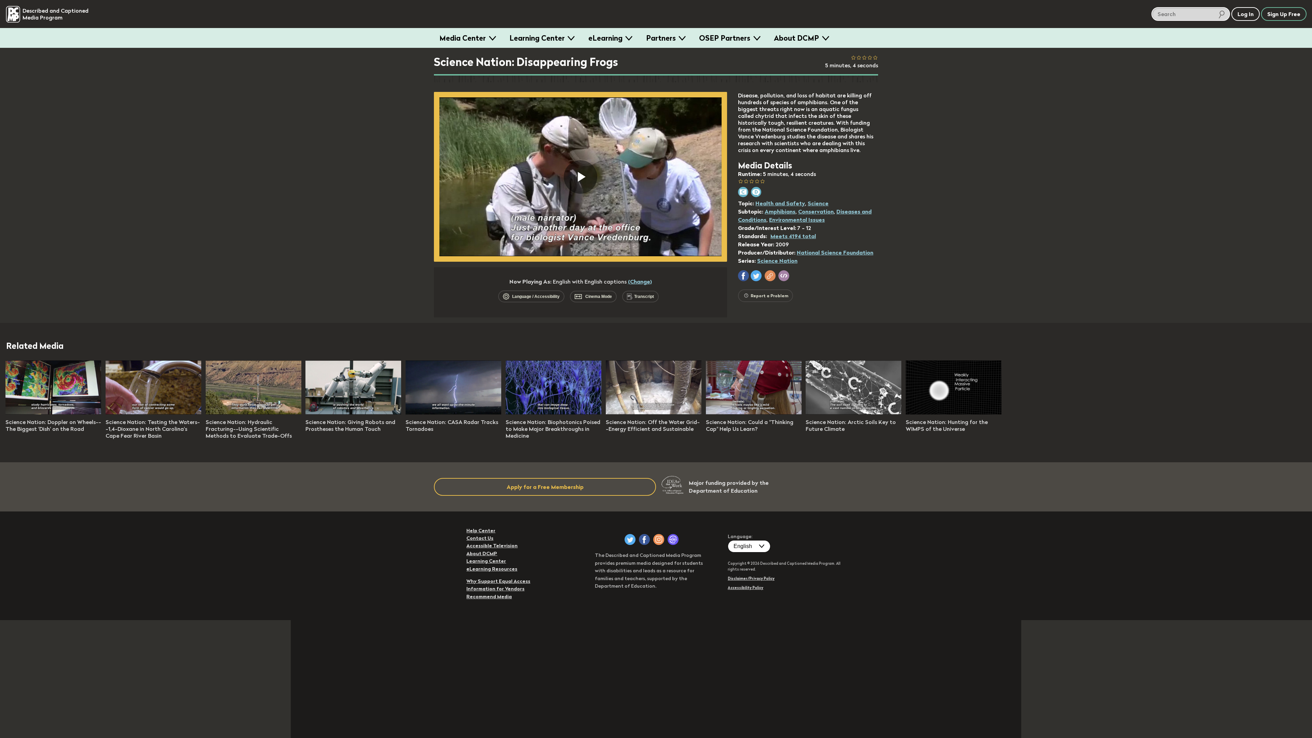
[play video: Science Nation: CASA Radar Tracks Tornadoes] (453, 412)
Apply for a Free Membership (545, 486)
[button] (743, 275)
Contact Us (479, 538)
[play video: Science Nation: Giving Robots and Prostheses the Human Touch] (353, 412)
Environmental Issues (797, 219)
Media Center (462, 37)
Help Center (480, 531)
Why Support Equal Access (498, 581)
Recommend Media (489, 596)
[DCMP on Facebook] (644, 539)
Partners (661, 37)
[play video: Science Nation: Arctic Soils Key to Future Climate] (853, 412)
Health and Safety (780, 203)
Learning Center (537, 37)
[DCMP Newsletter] (673, 539)
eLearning (605, 37)
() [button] (640, 281)
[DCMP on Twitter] (630, 539)
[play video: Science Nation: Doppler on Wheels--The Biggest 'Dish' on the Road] (53, 412)
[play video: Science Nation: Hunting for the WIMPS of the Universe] (953, 412)
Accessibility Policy (745, 587)
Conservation (816, 211)
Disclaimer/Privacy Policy (751, 578)
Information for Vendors (495, 589)
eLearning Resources (491, 569)
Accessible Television (492, 546)
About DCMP (796, 37)
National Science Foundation (835, 252)
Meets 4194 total (793, 236)
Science (818, 203)
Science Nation (777, 260)
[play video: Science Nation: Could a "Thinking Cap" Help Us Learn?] (754, 412)
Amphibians (780, 211)
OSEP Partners (724, 37)
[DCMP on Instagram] (658, 539)
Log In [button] (1246, 14)
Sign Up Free (1283, 14)
